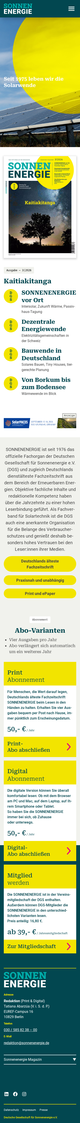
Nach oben (63, 1114)
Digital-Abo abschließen (28, 851)
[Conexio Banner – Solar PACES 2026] (40, 423)
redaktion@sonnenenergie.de (26, 1043)
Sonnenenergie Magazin (23, 1059)
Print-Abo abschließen (28, 747)
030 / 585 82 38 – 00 (20, 1030)
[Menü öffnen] (71, 8)
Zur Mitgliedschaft (31, 946)
